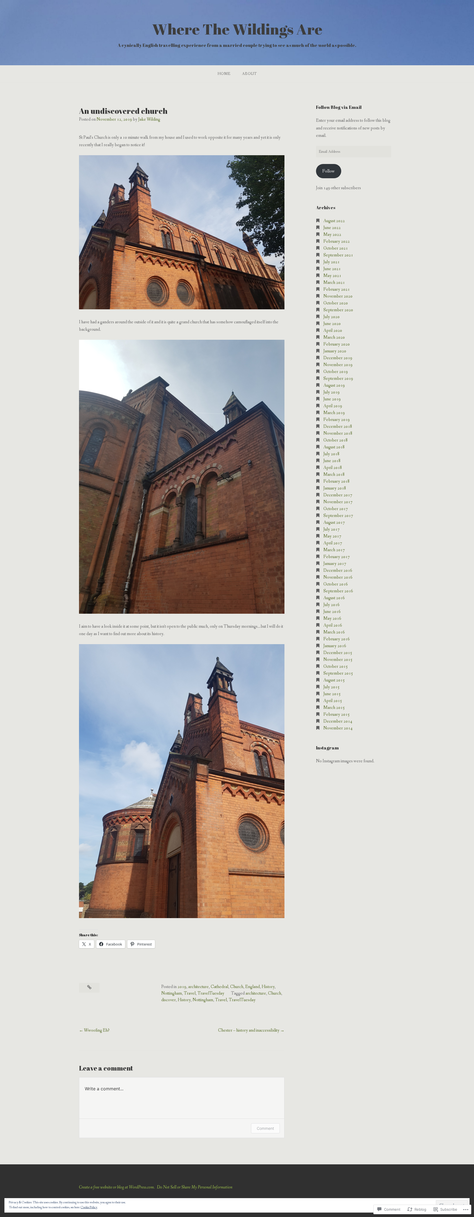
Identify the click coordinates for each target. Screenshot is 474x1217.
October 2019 (335, 372)
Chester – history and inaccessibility (249, 1030)
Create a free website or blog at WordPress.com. (117, 1187)
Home (224, 73)
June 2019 (332, 399)
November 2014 (337, 728)
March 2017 (334, 550)
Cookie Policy (89, 1207)
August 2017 (334, 522)
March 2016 (334, 632)
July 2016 (331, 605)
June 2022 (332, 228)
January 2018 (334, 488)
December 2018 (337, 426)
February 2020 (336, 344)
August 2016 (334, 598)
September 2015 (338, 673)
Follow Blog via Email (339, 107)
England (252, 987)
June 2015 (332, 694)
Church (236, 987)
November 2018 (337, 433)
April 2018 (332, 468)
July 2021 (331, 262)
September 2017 (338, 516)
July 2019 (331, 392)
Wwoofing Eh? (96, 1030)
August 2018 (334, 447)
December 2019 (337, 358)
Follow (328, 171)
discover (168, 1000)
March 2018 (334, 474)
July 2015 (331, 687)
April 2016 (332, 625)
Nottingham (171, 993)
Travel (190, 993)
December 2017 (337, 495)
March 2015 (334, 708)
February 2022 (336, 241)
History (268, 987)
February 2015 (336, 714)
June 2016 (332, 612)
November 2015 (337, 660)
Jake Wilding (149, 119)
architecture (198, 987)
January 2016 (334, 646)
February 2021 (336, 289)
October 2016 (335, 584)
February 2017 (336, 557)
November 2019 (337, 365)
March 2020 (334, 337)
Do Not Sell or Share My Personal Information (194, 1187)
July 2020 (331, 317)
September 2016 (338, 591)
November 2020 (337, 296)
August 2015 (334, 680)
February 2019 (336, 420)
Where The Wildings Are (237, 29)
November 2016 (337, 577)
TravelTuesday (211, 993)
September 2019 (338, 378)
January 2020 (334, 351)
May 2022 (332, 234)
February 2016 (336, 639)
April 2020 (332, 330)
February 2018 (336, 481)
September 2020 (338, 310)
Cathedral (219, 987)
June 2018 (332, 461)
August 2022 (334, 221)
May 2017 (332, 536)
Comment (265, 1128)
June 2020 (332, 324)
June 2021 (332, 269)
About (249, 73)
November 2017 (337, 502)
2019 (181, 987)
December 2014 (337, 721)
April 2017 (332, 543)
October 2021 (335, 248)
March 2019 (334, 413)
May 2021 (332, 276)
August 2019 (334, 385)
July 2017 (331, 529)
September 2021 (338, 255)
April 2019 (332, 406)
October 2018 (335, 440)
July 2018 (331, 454)
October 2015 (335, 666)
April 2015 (332, 701)
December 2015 (337, 653)
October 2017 (335, 509)
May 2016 (332, 618)
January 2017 (334, 564)
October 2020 (335, 303)
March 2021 (334, 282)
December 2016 (337, 570)
